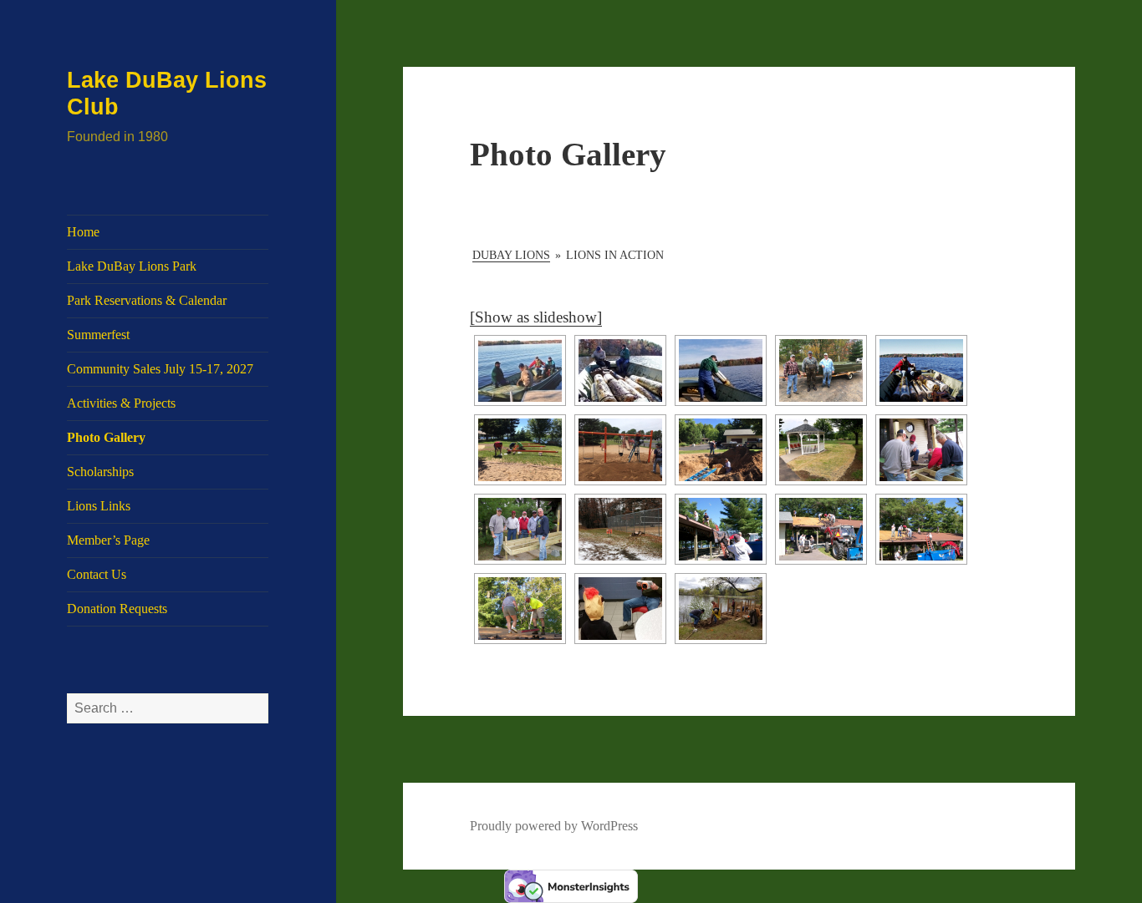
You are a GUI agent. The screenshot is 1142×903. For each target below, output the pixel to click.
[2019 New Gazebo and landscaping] (821, 450)
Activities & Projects (121, 403)
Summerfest (98, 334)
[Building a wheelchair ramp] (921, 450)
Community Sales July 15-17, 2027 (160, 369)
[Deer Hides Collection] (620, 529)
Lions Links (98, 506)
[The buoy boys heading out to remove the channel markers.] (520, 370)
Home (83, 232)
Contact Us (96, 574)
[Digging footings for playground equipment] (720, 450)
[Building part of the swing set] (520, 450)
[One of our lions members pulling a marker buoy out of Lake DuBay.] (720, 370)
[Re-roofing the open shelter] (720, 529)
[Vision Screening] (620, 608)
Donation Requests (117, 608)
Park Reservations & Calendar (147, 300)
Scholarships (100, 471)
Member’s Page (108, 540)
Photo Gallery (106, 437)
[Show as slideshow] (536, 317)
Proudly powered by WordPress (554, 826)
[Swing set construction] (620, 450)
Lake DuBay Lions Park (131, 266)
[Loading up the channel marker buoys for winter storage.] (620, 370)
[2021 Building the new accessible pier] (720, 608)
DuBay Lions (511, 255)
